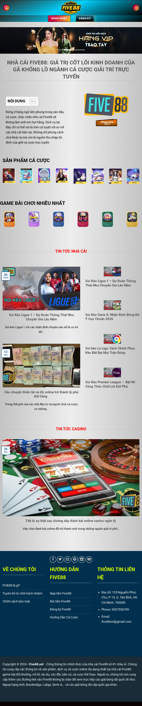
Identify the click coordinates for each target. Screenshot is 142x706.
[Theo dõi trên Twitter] (60, 559)
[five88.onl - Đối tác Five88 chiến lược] (71, 7)
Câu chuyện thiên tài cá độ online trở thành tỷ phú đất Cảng (41, 394)
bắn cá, (67, 674)
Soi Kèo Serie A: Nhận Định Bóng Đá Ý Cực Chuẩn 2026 (112, 317)
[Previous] (7, 42)
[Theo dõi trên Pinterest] (74, 559)
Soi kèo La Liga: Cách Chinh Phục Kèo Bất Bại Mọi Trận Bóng (110, 350)
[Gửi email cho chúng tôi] (67, 559)
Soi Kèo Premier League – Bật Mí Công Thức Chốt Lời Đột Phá (110, 384)
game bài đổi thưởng (17, 674)
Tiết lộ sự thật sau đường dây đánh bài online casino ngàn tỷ (71, 521)
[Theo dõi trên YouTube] (89, 559)
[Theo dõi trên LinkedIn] (81, 559)
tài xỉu (45, 674)
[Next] (135, 42)
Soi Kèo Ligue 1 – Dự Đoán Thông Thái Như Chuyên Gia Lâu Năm (41, 317)
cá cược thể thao (84, 674)
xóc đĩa (56, 674)
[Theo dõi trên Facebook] (53, 559)
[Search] (6, 8)
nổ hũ (36, 674)
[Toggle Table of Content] (31, 101)
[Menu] (136, 8)
